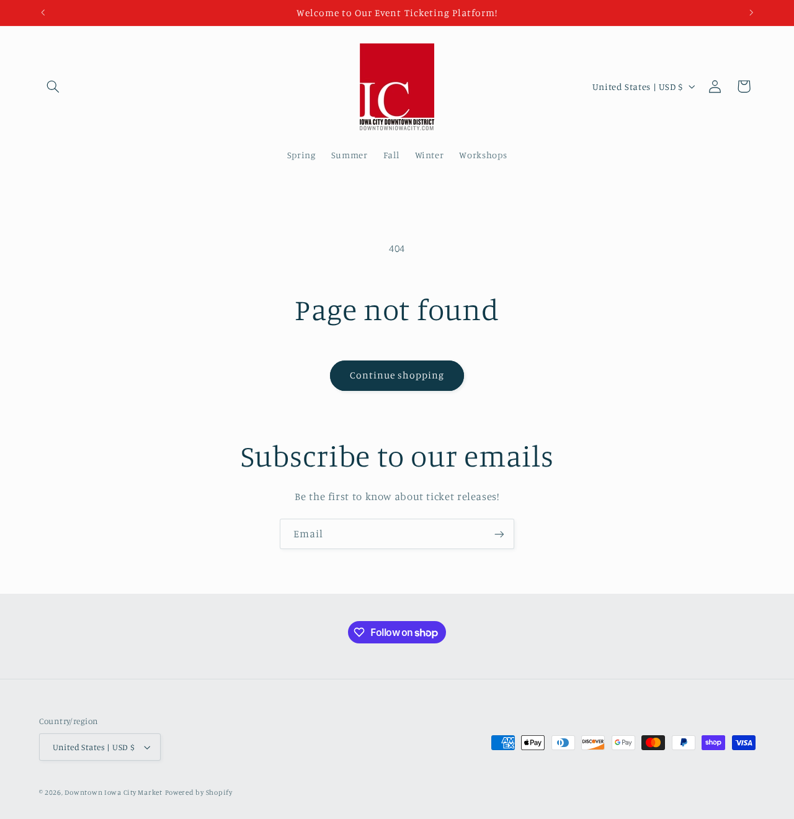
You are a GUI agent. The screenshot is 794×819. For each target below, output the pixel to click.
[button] (53, 86)
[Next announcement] (751, 12)
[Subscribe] (499, 534)
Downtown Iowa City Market (113, 792)
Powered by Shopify (199, 792)
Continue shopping (397, 375)
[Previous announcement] (42, 12)
